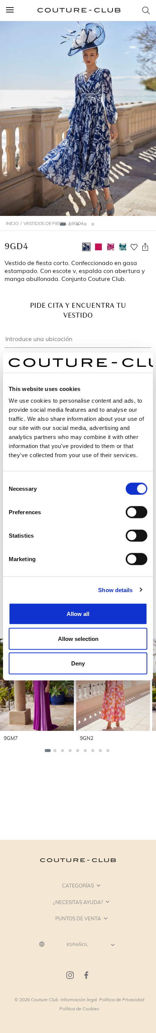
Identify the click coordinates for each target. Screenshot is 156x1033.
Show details (115, 589)
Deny (78, 663)
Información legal (79, 999)
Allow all (78, 614)
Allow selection (78, 638)
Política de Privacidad (121, 999)
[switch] (136, 512)
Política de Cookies (79, 1008)
